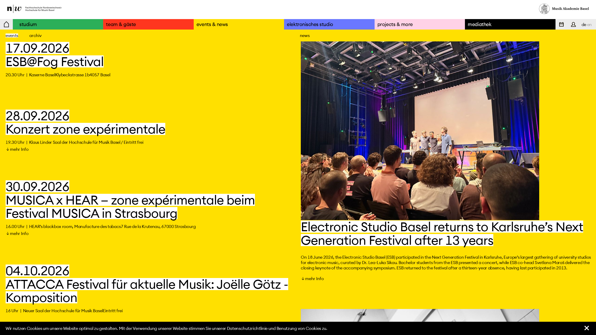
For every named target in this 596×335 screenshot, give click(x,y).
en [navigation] (589, 24)
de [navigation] (584, 24)
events (12, 35)
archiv (35, 35)
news (305, 35)
